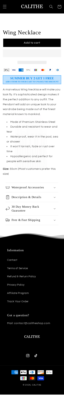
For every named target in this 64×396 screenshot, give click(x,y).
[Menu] (5, 7)
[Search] (51, 7)
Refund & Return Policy (21, 276)
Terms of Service (17, 268)
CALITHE (36, 385)
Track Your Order (18, 301)
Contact (12, 260)
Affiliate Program (18, 293)
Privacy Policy (16, 284)
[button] (32, 53)
